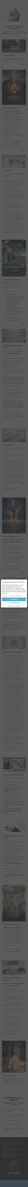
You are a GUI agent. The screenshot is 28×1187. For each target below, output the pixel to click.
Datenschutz (11, 606)
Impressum (17, 606)
